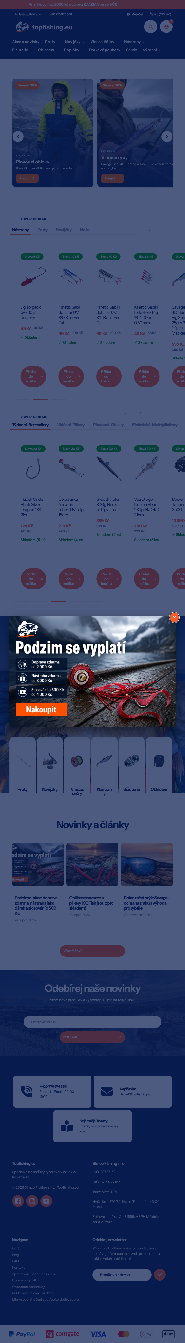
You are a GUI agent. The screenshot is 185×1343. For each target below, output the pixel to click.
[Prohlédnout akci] (92, 671)
